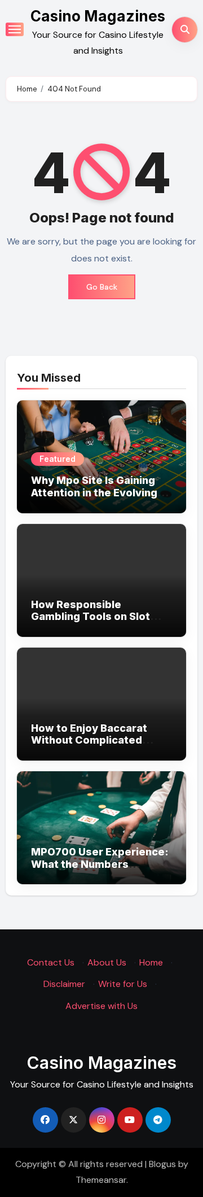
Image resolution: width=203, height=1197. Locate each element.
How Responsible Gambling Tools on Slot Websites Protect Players (98, 616)
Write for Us (122, 984)
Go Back (101, 287)
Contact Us (50, 962)
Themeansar (101, 1180)
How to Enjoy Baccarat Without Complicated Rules (89, 740)
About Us (106, 962)
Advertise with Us (101, 1006)
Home (151, 962)
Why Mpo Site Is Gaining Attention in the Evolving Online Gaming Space (94, 492)
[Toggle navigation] (15, 29)
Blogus (162, 1164)
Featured (57, 459)
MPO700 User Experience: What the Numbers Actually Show (100, 864)
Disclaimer (64, 984)
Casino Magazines (97, 16)
